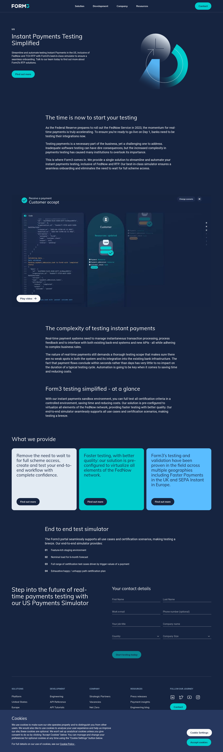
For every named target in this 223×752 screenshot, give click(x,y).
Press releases (138, 696)
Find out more (23, 74)
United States (19, 701)
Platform (16, 696)
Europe (16, 707)
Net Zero (94, 707)
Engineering (56, 696)
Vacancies (95, 701)
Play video (26, 298)
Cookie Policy (67, 744)
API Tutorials (57, 707)
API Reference (58, 701)
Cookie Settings (199, 732)
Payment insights (140, 701)
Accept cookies (199, 742)
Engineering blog (139, 707)
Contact (203, 6)
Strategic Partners (100, 696)
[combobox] (136, 636)
